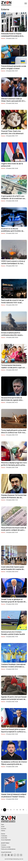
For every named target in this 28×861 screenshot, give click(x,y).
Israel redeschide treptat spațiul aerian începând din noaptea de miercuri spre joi (12, 569)
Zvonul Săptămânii (6, 840)
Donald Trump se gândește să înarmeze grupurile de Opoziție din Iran (13, 601)
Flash (2, 824)
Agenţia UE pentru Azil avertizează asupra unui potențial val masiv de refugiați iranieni (13, 699)
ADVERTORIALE (5, 843)
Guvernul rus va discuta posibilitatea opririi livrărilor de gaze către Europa (12, 231)
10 (23, 810)
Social (2, 826)
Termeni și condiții (5, 847)
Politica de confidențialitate (8, 849)
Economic (3, 828)
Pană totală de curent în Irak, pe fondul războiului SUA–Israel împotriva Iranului (12, 302)
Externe (3, 38)
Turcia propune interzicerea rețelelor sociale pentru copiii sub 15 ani (14, 367)
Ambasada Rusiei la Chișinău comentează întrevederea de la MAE (12, 36)
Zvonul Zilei (4, 838)
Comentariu (4, 836)
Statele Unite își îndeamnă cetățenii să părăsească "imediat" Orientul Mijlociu (13, 796)
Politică (3, 830)
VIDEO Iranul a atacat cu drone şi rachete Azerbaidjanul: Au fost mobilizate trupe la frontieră (13, 263)
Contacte (3, 845)
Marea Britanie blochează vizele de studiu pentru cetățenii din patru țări (13, 530)
